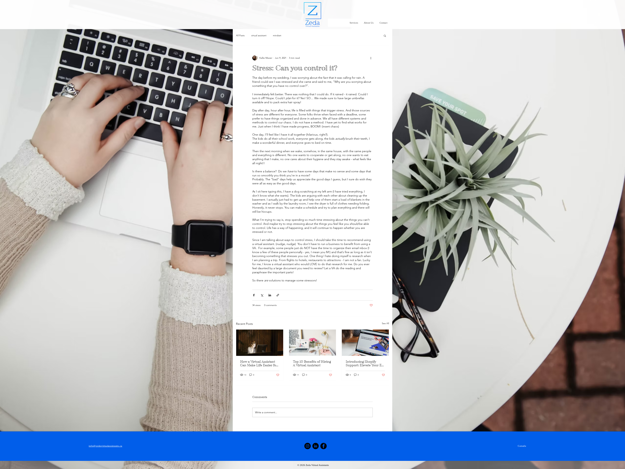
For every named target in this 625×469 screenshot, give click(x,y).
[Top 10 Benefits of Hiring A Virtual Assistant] (312, 343)
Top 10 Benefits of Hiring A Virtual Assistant (312, 363)
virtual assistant (258, 35)
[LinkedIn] (315, 446)
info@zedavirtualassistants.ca (105, 446)
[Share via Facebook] (253, 295)
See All (385, 323)
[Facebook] (323, 446)
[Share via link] (277, 295)
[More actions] (371, 58)
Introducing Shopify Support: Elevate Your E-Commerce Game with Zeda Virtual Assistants (364, 363)
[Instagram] (307, 446)
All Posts (240, 35)
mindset (277, 35)
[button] (384, 35)
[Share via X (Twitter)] (261, 295)
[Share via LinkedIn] (269, 295)
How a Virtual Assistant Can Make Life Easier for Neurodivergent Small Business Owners (259, 363)
